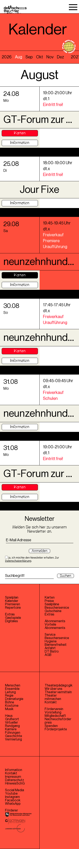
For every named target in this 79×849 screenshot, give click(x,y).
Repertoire (13, 607)
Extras (10, 614)
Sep (29, 57)
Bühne (9, 702)
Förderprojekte (56, 729)
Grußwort (12, 719)
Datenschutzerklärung (18, 561)
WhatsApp (13, 803)
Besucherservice (57, 607)
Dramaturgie (14, 699)
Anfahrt (50, 648)
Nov (50, 57)
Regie (9, 695)
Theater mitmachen (53, 697)
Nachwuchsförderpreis (58, 720)
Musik (9, 709)
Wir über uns (53, 688)
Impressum (13, 776)
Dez (60, 57)
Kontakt (51, 702)
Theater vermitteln (58, 692)
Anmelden (39, 551)
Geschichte (13, 736)
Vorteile (50, 624)
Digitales (11, 621)
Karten (19, 133)
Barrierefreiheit (56, 644)
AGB (48, 655)
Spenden (51, 726)
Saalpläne (52, 604)
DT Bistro (52, 651)
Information (19, 142)
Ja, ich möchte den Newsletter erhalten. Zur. (32, 559)
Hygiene (51, 641)
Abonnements (55, 628)
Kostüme (12, 705)
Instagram (12, 797)
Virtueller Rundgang (12, 724)
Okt (39, 57)
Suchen (65, 576)
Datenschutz (14, 780)
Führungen (12, 732)
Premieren (12, 604)
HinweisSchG (15, 783)
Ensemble (12, 688)
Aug (18, 57)
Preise (49, 601)
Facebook (12, 800)
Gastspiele (13, 617)
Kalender (11, 601)
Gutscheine (53, 611)
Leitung (10, 692)
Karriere (11, 729)
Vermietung (13, 739)
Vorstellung (53, 712)
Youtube (11, 793)
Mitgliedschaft (55, 715)
